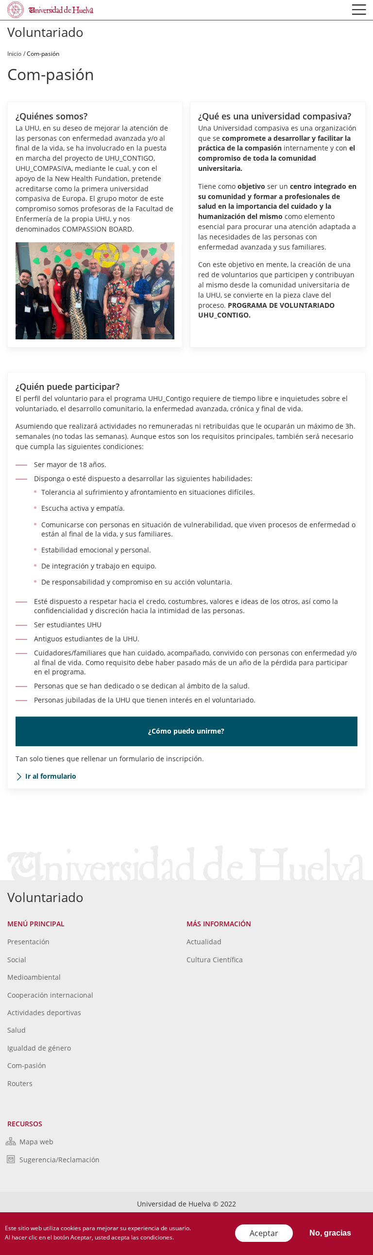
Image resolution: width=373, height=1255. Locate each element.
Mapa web (36, 1141)
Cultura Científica (214, 959)
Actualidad (203, 941)
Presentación (28, 941)
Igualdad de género (39, 1048)
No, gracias (330, 1233)
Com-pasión (26, 1065)
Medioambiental (34, 977)
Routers (20, 1083)
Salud (16, 1030)
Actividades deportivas (44, 1012)
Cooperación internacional (50, 995)
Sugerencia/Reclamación (59, 1159)
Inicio (14, 54)
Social (16, 959)
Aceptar (264, 1233)
